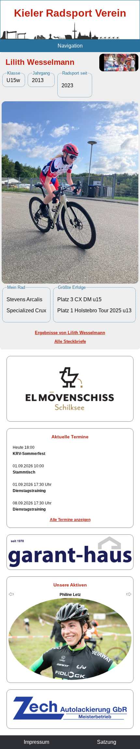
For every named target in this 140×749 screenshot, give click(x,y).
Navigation (70, 46)
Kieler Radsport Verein (70, 13)
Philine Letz (70, 594)
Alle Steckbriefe (70, 341)
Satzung (106, 742)
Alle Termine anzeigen (70, 519)
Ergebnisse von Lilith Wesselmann (70, 332)
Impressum (36, 742)
